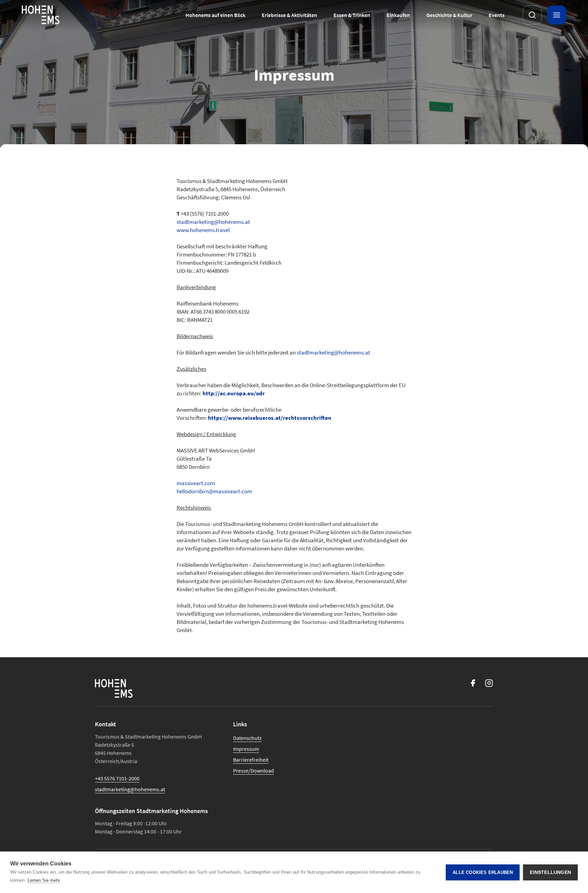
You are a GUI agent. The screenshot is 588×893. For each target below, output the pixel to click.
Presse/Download (253, 770)
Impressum (246, 748)
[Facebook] (473, 683)
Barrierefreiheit (250, 759)
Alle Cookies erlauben (483, 872)
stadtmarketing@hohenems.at (213, 222)
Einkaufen (398, 15)
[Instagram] (489, 683)
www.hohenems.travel (203, 230)
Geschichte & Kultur (449, 15)
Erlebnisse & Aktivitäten (289, 15)
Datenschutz (247, 737)
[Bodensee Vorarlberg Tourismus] (41, 14)
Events (497, 15)
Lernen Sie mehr (44, 880)
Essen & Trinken (351, 15)
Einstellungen (550, 872)
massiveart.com (196, 483)
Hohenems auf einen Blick (215, 15)
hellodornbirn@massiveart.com (214, 491)
